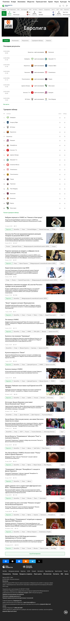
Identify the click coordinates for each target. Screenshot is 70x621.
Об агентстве (47, 574)
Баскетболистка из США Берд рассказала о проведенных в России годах (20, 537)
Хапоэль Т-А (13, 150)
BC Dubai (12, 127)
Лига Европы (24, 9)
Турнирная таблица (37, 40)
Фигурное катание (14, 571)
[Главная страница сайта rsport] (11, 5)
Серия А (41, 9)
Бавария (12, 140)
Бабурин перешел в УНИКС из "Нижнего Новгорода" (24, 217)
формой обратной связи (9, 611)
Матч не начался (39, 52)
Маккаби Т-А (13, 159)
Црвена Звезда (14, 155)
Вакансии (5, 581)
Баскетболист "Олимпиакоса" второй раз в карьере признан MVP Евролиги (23, 520)
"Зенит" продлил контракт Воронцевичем (19, 303)
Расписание (15, 40)
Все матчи (6, 104)
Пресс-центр (38, 574)
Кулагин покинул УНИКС (14, 369)
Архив (66, 574)
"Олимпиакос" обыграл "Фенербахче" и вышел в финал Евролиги (22, 470)
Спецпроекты (7, 574)
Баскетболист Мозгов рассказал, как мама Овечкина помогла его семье (24, 420)
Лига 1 (53, 9)
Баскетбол (35, 21)
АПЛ (30, 9)
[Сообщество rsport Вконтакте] (19, 561)
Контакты (56, 574)
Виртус (12, 203)
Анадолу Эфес (14, 122)
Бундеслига (47, 9)
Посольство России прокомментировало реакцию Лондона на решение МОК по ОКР (23, 234)
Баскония (12, 193)
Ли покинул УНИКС (12, 319)
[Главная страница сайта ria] (3, 5)
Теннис (66, 571)
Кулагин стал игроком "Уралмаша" (17, 336)
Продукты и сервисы (25, 574)
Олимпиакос (13, 169)
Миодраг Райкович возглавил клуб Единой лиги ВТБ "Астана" (23, 386)
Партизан (13, 184)
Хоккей (34, 571)
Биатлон (23, 571)
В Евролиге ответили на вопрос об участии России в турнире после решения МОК (23, 285)
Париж (12, 179)
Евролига (66, 9)
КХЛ (58, 9)
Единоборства (49, 571)
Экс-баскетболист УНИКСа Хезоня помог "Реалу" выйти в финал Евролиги (22, 453)
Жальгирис (13, 208)
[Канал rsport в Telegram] (32, 561)
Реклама (15, 574)
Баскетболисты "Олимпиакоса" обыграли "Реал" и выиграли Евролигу (23, 437)
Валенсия (13, 198)
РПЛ (18, 9)
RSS (62, 574)
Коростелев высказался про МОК (17, 268)
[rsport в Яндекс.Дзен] (12, 561)
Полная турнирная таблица (11, 212)
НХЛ (61, 9)
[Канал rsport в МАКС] (6, 561)
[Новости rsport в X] (39, 561)
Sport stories (58, 571)
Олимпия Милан (14, 164)
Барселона (13, 132)
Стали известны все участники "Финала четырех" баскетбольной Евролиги (23, 503)
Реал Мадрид (14, 188)
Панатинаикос (14, 174)
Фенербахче (13, 145)
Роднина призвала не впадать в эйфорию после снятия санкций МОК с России (22, 251)
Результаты (25, 40)
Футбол (5, 571)
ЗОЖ (28, 571)
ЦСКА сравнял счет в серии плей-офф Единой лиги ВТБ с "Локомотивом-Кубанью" (23, 486)
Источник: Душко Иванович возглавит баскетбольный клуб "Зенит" (19, 403)
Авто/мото (40, 571)
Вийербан (13, 117)
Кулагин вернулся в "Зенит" (15, 352)
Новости (48, 40)
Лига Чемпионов (11, 9)
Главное (4, 9)
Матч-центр (4, 13)
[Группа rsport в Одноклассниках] (26, 561)
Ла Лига (35, 9)
